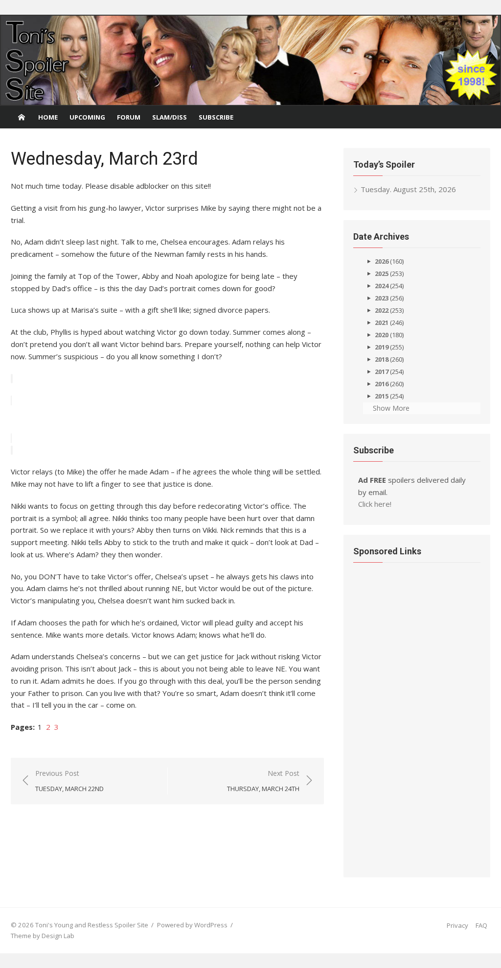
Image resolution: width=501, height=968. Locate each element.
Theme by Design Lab (42, 935)
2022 (381, 310)
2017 (381, 371)
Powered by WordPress (192, 924)
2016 (381, 383)
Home (48, 117)
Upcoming (87, 117)
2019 (381, 347)
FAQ (481, 925)
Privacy (457, 925)
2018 (381, 359)
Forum (128, 117)
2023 (381, 298)
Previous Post (69, 781)
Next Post (263, 781)
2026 (381, 261)
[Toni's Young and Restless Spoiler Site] (250, 60)
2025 (381, 273)
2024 (381, 285)
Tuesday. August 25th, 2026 (408, 189)
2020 (381, 334)
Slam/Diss (169, 117)
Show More (391, 408)
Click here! (374, 504)
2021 (381, 322)
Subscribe (216, 117)
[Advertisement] (392, 717)
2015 (381, 396)
